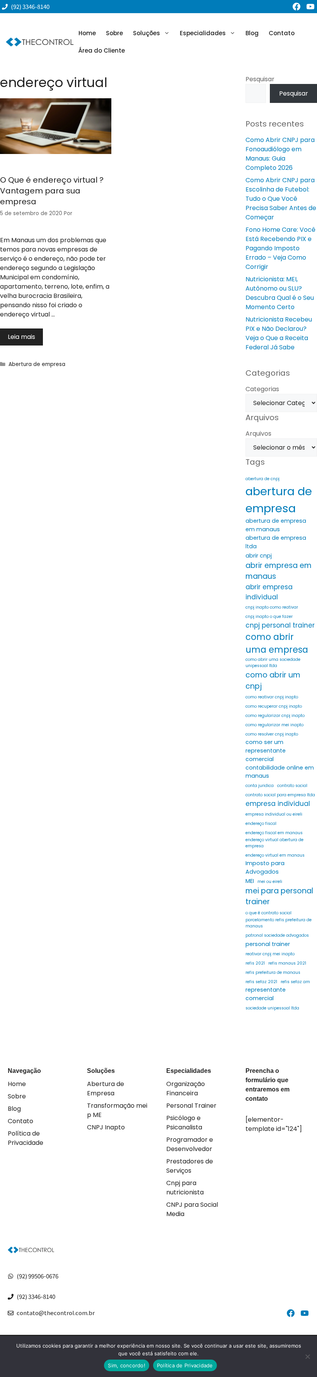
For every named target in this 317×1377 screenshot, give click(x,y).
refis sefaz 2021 (261, 982)
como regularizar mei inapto (274, 725)
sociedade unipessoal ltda (272, 1008)
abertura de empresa (278, 499)
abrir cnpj (258, 555)
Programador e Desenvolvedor (189, 1144)
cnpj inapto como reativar (271, 607)
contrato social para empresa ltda (280, 795)
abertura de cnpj (262, 479)
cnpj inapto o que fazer (269, 616)
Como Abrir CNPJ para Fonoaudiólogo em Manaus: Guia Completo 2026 (280, 153)
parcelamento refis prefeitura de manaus (278, 923)
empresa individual (277, 803)
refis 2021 (255, 963)
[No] (307, 1356)
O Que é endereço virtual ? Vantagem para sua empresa (52, 190)
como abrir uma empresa (276, 643)
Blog (252, 33)
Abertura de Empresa (105, 1088)
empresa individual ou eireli (273, 814)
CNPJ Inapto (106, 1127)
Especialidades (203, 33)
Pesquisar (259, 79)
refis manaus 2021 (287, 963)
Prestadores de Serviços (189, 1166)
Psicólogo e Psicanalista (184, 1123)
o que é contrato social (268, 913)
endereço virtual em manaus (275, 855)
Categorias (262, 389)
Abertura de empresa (37, 364)
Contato (282, 33)
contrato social (292, 786)
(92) (16, 6)
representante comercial (265, 994)
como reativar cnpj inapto (271, 697)
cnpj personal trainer (280, 625)
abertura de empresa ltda (275, 542)
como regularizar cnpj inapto (275, 715)
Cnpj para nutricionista (185, 1188)
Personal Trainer (191, 1105)
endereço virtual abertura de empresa (274, 843)
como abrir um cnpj (272, 680)
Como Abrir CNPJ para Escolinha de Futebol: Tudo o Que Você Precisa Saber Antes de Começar (280, 199)
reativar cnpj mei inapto (270, 954)
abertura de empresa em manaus (275, 525)
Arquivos (258, 433)
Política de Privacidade (25, 1138)
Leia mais (21, 336)
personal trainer (267, 944)
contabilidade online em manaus (279, 772)
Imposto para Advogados (265, 867)
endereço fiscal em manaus (274, 833)
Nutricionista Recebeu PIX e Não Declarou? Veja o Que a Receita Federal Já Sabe (278, 333)
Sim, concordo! (126, 1365)
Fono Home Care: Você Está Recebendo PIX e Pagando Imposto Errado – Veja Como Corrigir (280, 248)
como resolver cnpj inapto (271, 734)
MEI (249, 881)
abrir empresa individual (269, 592)
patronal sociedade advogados (277, 935)
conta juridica (259, 786)
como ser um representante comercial (265, 750)
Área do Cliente (101, 50)
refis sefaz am (295, 982)
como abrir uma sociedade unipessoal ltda (272, 663)
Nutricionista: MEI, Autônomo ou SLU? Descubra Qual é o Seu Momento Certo (279, 293)
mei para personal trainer (279, 896)
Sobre (114, 33)
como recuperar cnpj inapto (273, 706)
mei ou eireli (269, 881)
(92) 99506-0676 (37, 1276)
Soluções (146, 33)
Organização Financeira (185, 1088)
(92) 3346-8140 (36, 1296)
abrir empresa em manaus (278, 571)
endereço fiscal (260, 823)
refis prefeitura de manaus (272, 972)
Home (87, 33)
